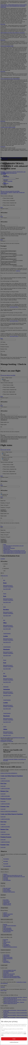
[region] (14, 1031)
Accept (14, 1038)
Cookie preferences (14, 1042)
